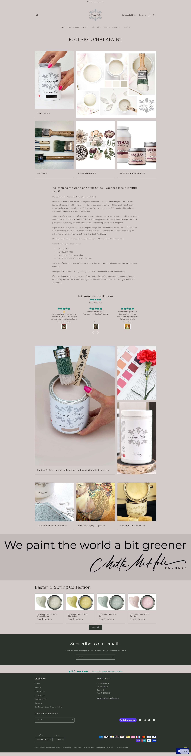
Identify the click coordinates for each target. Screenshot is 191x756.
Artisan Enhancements (131, 173)
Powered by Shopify (54, 747)
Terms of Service (41, 699)
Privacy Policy (40, 691)
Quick (37, 678)
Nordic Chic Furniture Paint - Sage (109, 615)
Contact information (122, 747)
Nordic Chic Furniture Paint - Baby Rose (140, 615)
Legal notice (110, 747)
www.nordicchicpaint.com (108, 698)
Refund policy (67, 747)
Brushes (41, 173)
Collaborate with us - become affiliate (48, 707)
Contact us (38, 703)
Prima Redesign (86, 173)
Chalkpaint (42, 113)
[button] (37, 15)
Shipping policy (100, 747)
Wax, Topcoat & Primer (131, 525)
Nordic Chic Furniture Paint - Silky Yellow (78, 615)
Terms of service (89, 747)
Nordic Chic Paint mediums (50, 525)
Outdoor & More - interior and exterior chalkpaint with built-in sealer (72, 470)
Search (37, 684)
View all (95, 627)
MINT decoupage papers (90, 525)
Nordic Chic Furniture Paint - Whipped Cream (47, 615)
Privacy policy (77, 747)
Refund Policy (40, 695)
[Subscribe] (112, 657)
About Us (38, 688)
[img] (95, 299)
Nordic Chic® (44, 747)
